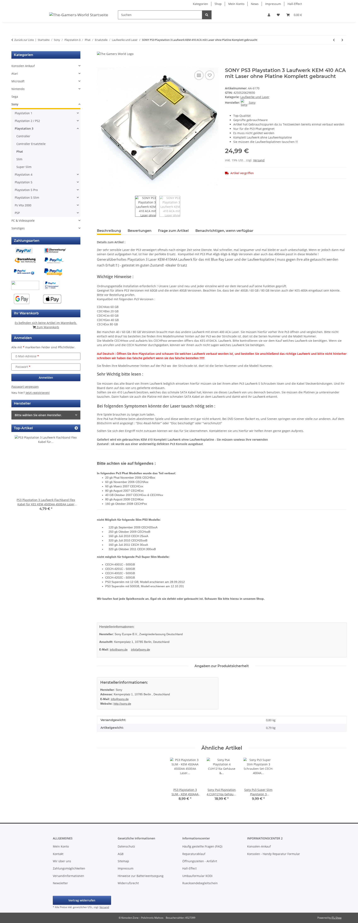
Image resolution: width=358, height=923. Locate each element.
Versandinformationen (68, 876)
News (255, 4)
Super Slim (23, 167)
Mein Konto (236, 4)
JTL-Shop (336, 917)
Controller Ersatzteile (31, 144)
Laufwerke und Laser (254, 97)
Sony (14, 104)
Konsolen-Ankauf (259, 846)
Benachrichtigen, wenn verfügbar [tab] (224, 231)
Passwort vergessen (25, 387)
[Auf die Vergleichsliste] (198, 75)
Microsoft (17, 81)
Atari (14, 73)
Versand (259, 160)
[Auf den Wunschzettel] (209, 75)
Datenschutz (126, 846)
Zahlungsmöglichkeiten (69, 868)
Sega (14, 97)
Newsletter (60, 883)
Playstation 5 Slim (27, 197)
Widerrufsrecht (128, 883)
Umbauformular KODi (197, 876)
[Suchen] (207, 14)
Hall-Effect (295, 4)
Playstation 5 (23, 182)
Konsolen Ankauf (23, 66)
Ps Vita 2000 (23, 205)
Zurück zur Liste (24, 40)
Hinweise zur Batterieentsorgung (140, 876)
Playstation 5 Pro (26, 190)
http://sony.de (122, 703)
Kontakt (58, 854)
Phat (19, 151)
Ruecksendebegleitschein (200, 883)
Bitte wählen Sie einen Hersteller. (38, 415)
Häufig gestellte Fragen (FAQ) (202, 846)
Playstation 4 (23, 174)
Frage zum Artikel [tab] (173, 231)
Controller (23, 136)
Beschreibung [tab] (109, 231)
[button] (268, 15)
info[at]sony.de (140, 649)
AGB (120, 854)
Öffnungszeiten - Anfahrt (199, 861)
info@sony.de (119, 649)
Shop (218, 4)
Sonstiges (18, 228)
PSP (17, 213)
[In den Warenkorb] (100, 65)
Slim (19, 159)
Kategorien (200, 4)
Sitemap (123, 861)
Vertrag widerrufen (81, 900)
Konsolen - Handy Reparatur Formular (273, 854)
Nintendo (17, 89)
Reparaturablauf (193, 854)
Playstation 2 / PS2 (27, 121)
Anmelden (46, 377)
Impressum (273, 4)
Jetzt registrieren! (38, 393)
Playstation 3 (24, 128)
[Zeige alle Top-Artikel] (76, 428)
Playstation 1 (23, 113)
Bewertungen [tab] (139, 231)
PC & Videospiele (23, 221)
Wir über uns (62, 861)
